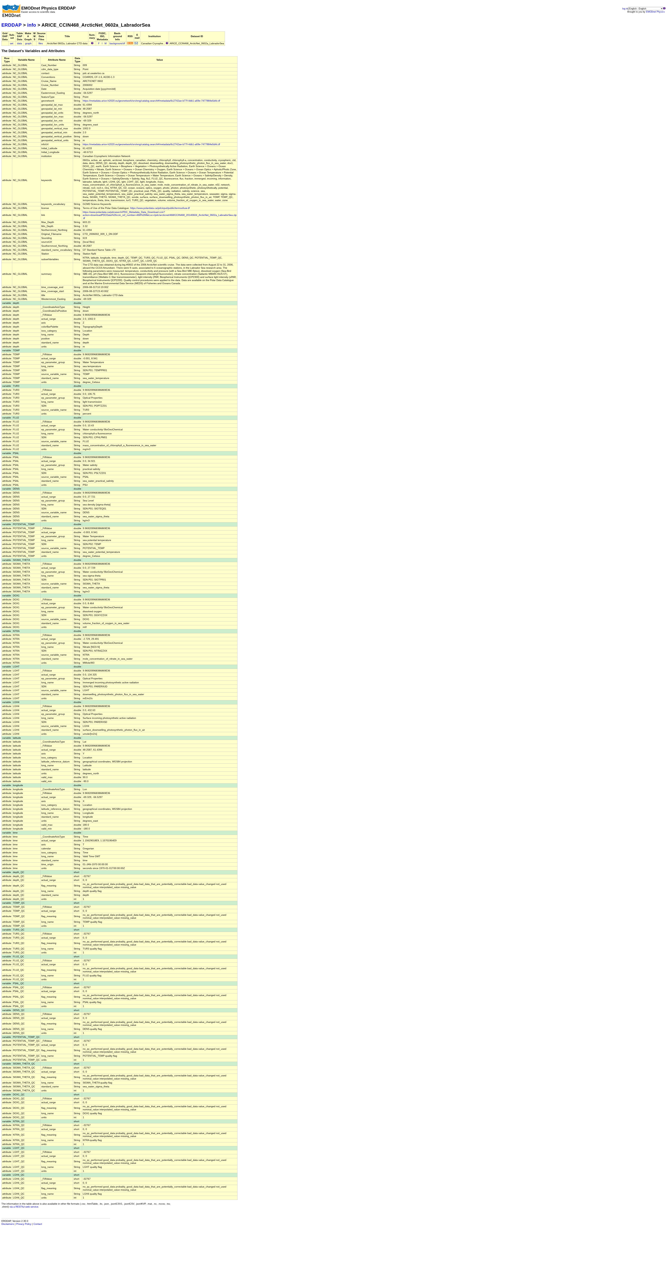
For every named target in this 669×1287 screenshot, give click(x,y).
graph (28, 43)
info (31, 25)
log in (625, 8)
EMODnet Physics (655, 11)
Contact (37, 1224)
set (11, 43)
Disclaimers (7, 1224)
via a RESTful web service (24, 1206)
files (41, 43)
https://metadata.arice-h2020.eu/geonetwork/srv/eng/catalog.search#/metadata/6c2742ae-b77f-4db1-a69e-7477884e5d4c (150, 100)
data (19, 43)
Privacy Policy (23, 1224)
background (116, 43)
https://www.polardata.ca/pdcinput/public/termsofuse (158, 208)
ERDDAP (11, 25)
